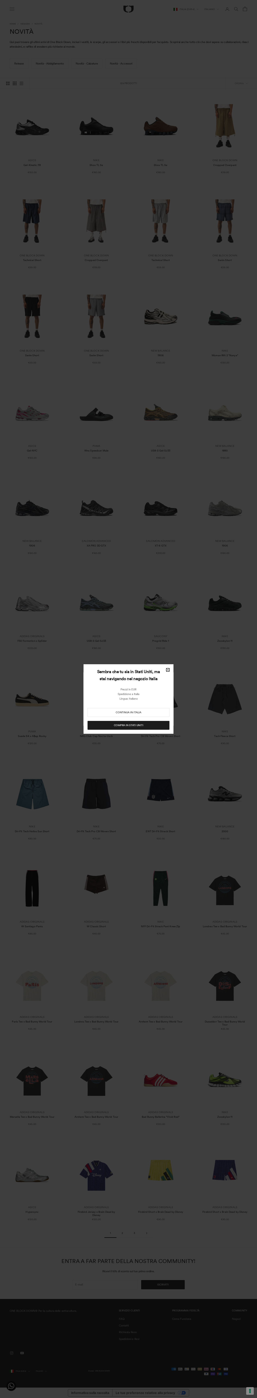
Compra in (128, 725)
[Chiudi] (167, 669)
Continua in (128, 712)
